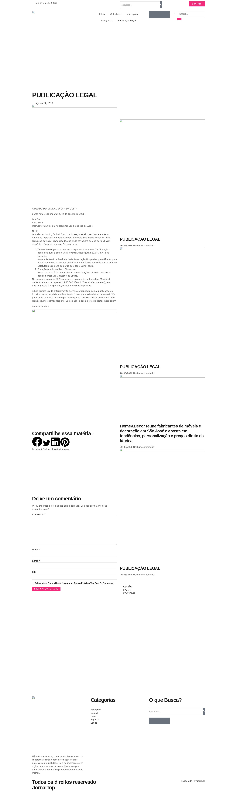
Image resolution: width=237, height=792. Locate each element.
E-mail (36, 561)
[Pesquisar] (161, 4)
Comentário (39, 514)
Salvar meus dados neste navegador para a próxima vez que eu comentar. (74, 583)
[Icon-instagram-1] (159, 14)
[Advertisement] (74, 185)
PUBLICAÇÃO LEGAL (140, 239)
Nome (36, 549)
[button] (37, 444)
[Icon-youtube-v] (166, 14)
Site (34, 572)
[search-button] (179, 19)
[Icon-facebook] (152, 14)
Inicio (102, 14)
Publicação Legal (127, 20)
